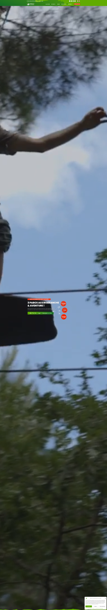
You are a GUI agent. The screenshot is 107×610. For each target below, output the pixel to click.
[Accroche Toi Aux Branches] (30, 3)
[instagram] (71, 1)
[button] (105, 598)
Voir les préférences (102, 606)
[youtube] (73, 1)
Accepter (88, 606)
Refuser (96, 606)
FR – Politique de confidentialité (99, 608)
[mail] (75, 1)
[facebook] (69, 1)
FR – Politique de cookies (91, 608)
